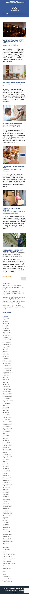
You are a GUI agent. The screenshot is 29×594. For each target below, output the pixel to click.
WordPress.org (7, 581)
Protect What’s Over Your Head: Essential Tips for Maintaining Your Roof (13, 287)
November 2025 (7, 340)
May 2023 (6, 410)
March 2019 (6, 527)
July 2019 (5, 518)
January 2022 (7, 447)
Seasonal (5, 566)
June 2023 (6, 408)
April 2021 (6, 469)
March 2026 (6, 330)
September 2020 (8, 485)
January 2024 (7, 391)
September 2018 (8, 541)
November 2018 (7, 536)
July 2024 (5, 377)
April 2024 (6, 384)
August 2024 (6, 375)
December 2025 (7, 337)
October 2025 (7, 342)
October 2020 (7, 483)
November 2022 (7, 424)
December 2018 (7, 534)
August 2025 (6, 347)
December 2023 (7, 394)
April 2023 (6, 412)
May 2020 (6, 494)
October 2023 (7, 398)
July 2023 (5, 405)
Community (14, 44)
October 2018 (7, 539)
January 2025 (7, 363)
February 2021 (7, 473)
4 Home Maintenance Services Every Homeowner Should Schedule (13, 250)
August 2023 (6, 403)
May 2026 (6, 326)
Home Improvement (9, 554)
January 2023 (7, 419)
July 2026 (5, 321)
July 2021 (5, 461)
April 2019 (6, 525)
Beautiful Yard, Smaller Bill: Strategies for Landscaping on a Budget (14, 302)
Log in (4, 574)
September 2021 (8, 457)
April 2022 (6, 440)
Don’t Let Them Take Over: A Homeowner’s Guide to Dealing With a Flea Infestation (14, 293)
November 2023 (7, 396)
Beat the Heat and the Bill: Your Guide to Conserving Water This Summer (14, 298)
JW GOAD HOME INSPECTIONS (18, 588)
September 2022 (8, 429)
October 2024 (7, 370)
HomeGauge (20, 590)
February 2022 (7, 445)
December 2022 (7, 422)
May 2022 (6, 438)
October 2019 (7, 511)
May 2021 (6, 466)
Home (19, 44)
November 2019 (7, 508)
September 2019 (8, 513)
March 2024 (6, 387)
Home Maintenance (14, 254)
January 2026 (7, 335)
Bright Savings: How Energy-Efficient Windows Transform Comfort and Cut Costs (14, 307)
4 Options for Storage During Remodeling (11, 209)
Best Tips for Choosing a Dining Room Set (14, 82)
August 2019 (6, 515)
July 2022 (5, 433)
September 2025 (8, 344)
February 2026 (7, 333)
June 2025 (6, 351)
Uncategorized (7, 568)
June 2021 (6, 464)
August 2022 (6, 431)
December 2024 (7, 366)
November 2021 (7, 452)
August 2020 (6, 487)
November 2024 (7, 368)
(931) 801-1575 (14, 1)
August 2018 (6, 543)
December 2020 (7, 478)
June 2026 (6, 323)
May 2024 (6, 382)
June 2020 (6, 492)
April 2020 (6, 497)
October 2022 (7, 426)
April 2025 (6, 356)
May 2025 (6, 354)
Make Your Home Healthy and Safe (12, 124)
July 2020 (5, 490)
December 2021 (7, 450)
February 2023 (7, 417)
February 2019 (7, 529)
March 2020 (6, 499)
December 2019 (7, 506)
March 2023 (6, 415)
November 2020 (7, 480)
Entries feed (6, 576)
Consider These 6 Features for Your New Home (14, 167)
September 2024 (8, 373)
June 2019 (6, 520)
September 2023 (8, 401)
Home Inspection (8, 556)
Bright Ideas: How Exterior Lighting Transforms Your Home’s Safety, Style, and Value (13, 41)
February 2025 (7, 361)
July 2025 (5, 349)
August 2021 (6, 459)
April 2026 (6, 328)
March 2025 (6, 358)
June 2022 (6, 436)
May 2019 (6, 522)
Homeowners (14, 45)
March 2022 (6, 443)
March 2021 (6, 471)
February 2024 (7, 389)
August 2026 (6, 319)
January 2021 (7, 476)
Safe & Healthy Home (16, 126)
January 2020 (7, 504)
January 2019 (7, 532)
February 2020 (7, 501)
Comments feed (7, 579)
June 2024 (6, 380)
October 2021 (7, 454)
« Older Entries (7, 276)
